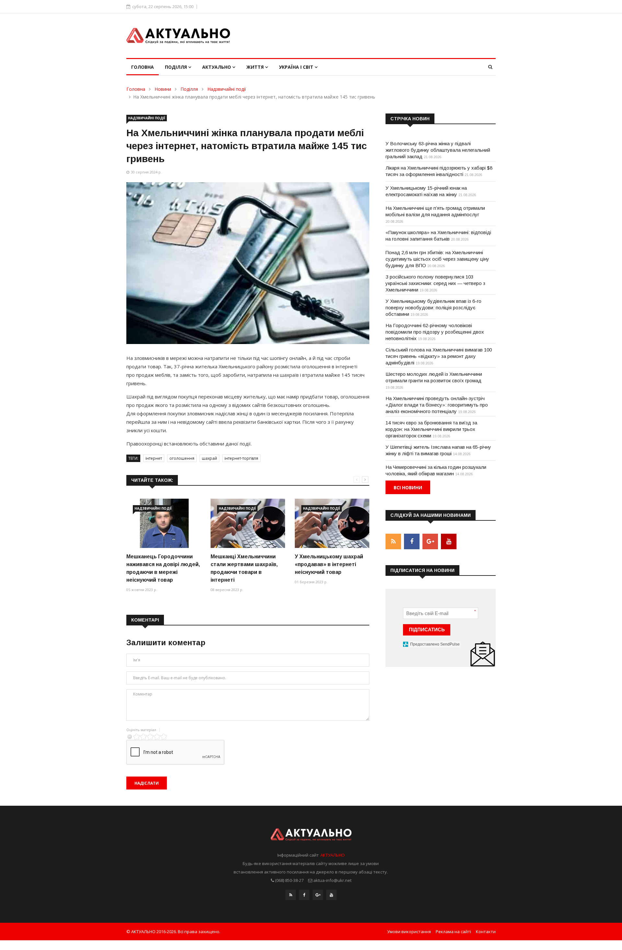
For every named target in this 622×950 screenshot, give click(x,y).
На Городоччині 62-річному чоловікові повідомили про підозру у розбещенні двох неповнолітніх (435, 332)
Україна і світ (297, 67)
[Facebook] (304, 895)
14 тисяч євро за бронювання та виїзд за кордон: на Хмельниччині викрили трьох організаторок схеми (431, 429)
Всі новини (408, 487)
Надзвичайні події (226, 89)
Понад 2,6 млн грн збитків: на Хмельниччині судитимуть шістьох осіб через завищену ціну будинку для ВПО (437, 259)
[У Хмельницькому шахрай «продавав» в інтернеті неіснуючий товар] (332, 523)
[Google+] (318, 895)
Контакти (486, 931)
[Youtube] (331, 895)
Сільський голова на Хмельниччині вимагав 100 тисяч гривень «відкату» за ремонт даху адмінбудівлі (439, 356)
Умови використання (409, 931)
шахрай (209, 458)
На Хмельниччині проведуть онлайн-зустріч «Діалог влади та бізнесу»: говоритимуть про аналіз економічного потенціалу (437, 405)
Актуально (217, 67)
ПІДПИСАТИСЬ (427, 629)
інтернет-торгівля (241, 458)
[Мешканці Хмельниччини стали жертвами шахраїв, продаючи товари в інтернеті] (248, 523)
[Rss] (290, 895)
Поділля (176, 67)
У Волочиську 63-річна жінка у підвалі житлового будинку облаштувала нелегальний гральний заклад (438, 150)
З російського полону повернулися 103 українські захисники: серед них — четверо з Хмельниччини (435, 283)
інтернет (153, 458)
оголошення (181, 458)
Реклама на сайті (453, 931)
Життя (255, 67)
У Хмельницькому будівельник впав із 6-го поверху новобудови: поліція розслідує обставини (433, 307)
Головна (142, 67)
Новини (163, 89)
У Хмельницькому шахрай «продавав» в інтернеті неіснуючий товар (329, 564)
